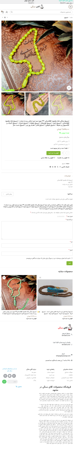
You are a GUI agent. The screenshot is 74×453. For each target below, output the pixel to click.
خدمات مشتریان (68, 369)
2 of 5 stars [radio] (62, 216)
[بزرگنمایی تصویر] (69, 88)
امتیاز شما (69, 216)
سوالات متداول (69, 372)
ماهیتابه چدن (52, 410)
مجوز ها (34, 372)
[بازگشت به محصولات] (5, 17)
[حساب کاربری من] (7, 12)
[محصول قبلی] (7, 17)
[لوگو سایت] (37, 7)
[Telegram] (10, 376)
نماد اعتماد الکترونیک (30, 375)
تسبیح (66, 18)
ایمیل (71, 250)
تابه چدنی (41, 410)
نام (71, 242)
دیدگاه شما (69, 220)
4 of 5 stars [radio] (59, 216)
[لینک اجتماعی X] (57, 167)
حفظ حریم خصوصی (67, 378)
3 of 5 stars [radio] (61, 216)
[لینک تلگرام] (50, 167)
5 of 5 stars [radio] (58, 216)
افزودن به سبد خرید (53, 153)
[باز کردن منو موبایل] (71, 7)
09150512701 (63, 3)
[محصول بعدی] (2, 17)
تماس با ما (70, 380)
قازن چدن (46, 410)
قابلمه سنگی (70, 437)
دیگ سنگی (52, 406)
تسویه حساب (50, 372)
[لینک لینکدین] (53, 167)
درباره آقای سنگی (31, 369)
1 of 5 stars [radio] (63, 216)
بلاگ (34, 380)
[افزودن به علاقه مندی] (40, 277)
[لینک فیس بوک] (60, 167)
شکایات (71, 375)
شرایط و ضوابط (50, 378)
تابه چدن (57, 410)
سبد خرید (51, 375)
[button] (71, 56)
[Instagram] (5, 376)
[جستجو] (12, 12)
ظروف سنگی (46, 429)
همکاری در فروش (31, 378)
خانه (71, 18)
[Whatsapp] (14, 376)
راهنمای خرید (50, 369)
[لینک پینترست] (55, 167)
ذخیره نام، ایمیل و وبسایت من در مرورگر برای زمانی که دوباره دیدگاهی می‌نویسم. (48, 258)
